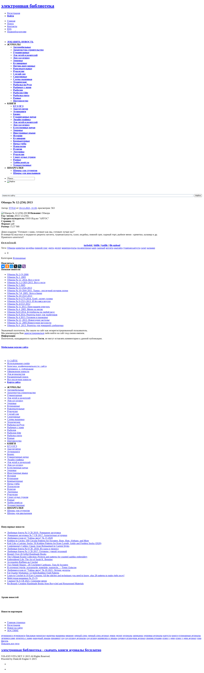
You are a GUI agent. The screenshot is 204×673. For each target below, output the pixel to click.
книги (175, 635)
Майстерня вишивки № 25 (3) (22, 578)
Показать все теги (10, 643)
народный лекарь (41, 638)
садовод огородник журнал (131, 638)
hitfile (97, 245)
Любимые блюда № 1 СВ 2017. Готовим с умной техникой (37, 551)
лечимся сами (8, 638)
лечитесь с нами (24, 638)
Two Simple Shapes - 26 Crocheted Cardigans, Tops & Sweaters (37, 565)
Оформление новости (18, 371)
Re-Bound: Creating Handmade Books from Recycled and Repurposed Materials (45, 583)
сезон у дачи (168, 638)
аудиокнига (7, 635)
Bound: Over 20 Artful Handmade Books (26, 554)
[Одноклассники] (7, 266)
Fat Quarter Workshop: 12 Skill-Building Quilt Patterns (33, 573)
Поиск (10, 23)
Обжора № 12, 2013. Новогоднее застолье (28, 320)
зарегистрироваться (34, 333)
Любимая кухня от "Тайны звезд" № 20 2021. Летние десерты (38, 570)
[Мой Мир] (11, 266)
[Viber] (24, 266)
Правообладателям (16, 31)
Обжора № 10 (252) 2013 (19, 296)
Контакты (12, 26)
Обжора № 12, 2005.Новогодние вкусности (29, 322)
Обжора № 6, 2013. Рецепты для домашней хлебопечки (35, 325)
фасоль (4, 641)
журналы (127, 635)
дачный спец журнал (98, 635)
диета (51, 248)
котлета (109, 248)
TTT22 (12, 208)
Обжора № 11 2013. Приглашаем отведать (28, 306)
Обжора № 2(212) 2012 (18, 304)
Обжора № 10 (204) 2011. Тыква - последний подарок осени (37, 290)
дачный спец (80, 635)
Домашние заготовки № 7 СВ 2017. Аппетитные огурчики (37, 535)
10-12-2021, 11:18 (28, 208)
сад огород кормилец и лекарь (101, 638)
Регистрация (13, 13)
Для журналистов (16, 374)
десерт (58, 248)
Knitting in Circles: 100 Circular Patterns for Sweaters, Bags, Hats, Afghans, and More (48, 540)
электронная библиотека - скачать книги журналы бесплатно (51, 650)
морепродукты (69, 248)
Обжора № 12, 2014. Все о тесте (23, 280)
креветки (20, 248)
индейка (30, 248)
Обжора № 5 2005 (16, 285)
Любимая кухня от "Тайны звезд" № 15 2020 (30, 538)
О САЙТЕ (12, 360)
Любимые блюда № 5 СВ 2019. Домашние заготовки (34, 532)
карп (94, 248)
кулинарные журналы (189, 635)
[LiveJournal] (20, 266)
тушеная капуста (131, 248)
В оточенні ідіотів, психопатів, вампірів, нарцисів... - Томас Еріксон (41, 567)
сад (63, 638)
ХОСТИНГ (13, 630)
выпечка (50, 635)
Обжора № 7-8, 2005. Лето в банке (24, 293)
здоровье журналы (153, 635)
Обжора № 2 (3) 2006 (18, 274)
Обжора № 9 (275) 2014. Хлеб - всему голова (30, 298)
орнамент (56, 638)
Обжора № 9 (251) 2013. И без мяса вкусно (29, 301)
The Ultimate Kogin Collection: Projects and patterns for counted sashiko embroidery (47, 556)
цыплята (118, 248)
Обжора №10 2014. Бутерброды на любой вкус (31, 312)
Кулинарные (19, 258)
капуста (167, 635)
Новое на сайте (15, 628)
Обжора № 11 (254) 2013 (19, 288)
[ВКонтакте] (3, 266)
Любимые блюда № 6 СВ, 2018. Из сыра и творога (33, 548)
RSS (9, 29)
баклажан (31, 635)
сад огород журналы (75, 638)
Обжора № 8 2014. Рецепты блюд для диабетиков (32, 314)
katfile (104, 245)
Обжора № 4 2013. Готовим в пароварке (27, 317)
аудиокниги (19, 635)
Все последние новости (19, 379)
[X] (15, 266)
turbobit (88, 245)
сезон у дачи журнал (185, 638)
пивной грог (41, 248)
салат (143, 248)
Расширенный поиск (17, 377)
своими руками (154, 638)
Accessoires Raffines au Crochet (22, 562)
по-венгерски (84, 248)
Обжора (11, 248)
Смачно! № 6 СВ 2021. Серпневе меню (27, 581)
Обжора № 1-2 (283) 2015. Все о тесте (26, 282)
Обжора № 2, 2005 (16, 277)
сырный (101, 248)
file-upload (114, 245)
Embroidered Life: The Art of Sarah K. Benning (30, 559)
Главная (11, 21)
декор (112, 635)
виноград (41, 635)
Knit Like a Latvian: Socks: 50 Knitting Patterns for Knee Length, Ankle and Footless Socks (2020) (54, 543)
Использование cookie (18, 363)
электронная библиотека (27, 5)
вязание (70, 635)
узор (199, 638)
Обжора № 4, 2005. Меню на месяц (25, 309)
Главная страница (16, 622)
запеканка (138, 635)
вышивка (60, 635)
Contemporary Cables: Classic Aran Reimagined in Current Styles (38, 546)
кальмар (151, 248)
